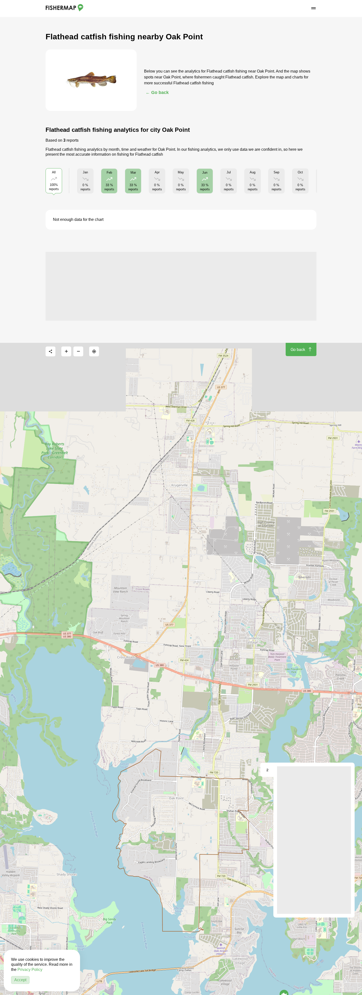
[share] (50, 351)
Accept (20, 980)
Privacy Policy (29, 969)
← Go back (157, 92)
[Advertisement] (181, 286)
